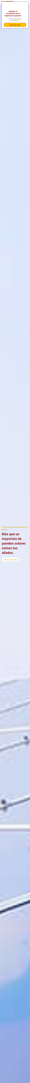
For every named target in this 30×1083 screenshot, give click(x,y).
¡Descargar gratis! (15, 25)
